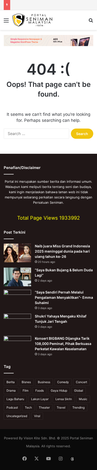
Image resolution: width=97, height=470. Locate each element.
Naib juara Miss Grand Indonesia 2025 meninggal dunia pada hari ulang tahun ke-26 (62, 251)
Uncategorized (16, 416)
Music (83, 399)
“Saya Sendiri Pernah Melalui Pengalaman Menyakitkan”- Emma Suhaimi (64, 297)
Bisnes (26, 382)
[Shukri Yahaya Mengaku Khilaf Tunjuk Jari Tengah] (17, 323)
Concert (81, 382)
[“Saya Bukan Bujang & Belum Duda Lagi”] (17, 277)
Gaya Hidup (59, 390)
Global (78, 390)
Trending (78, 407)
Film (25, 390)
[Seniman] (32, 20)
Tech (28, 407)
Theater (44, 407)
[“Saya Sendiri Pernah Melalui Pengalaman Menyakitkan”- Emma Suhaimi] (17, 299)
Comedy (63, 382)
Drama (11, 390)
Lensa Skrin (63, 399)
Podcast (12, 407)
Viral (37, 416)
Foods (39, 390)
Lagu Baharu (15, 399)
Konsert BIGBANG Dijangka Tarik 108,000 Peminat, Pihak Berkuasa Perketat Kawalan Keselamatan (63, 343)
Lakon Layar (39, 399)
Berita (10, 382)
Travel (61, 407)
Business (44, 382)
